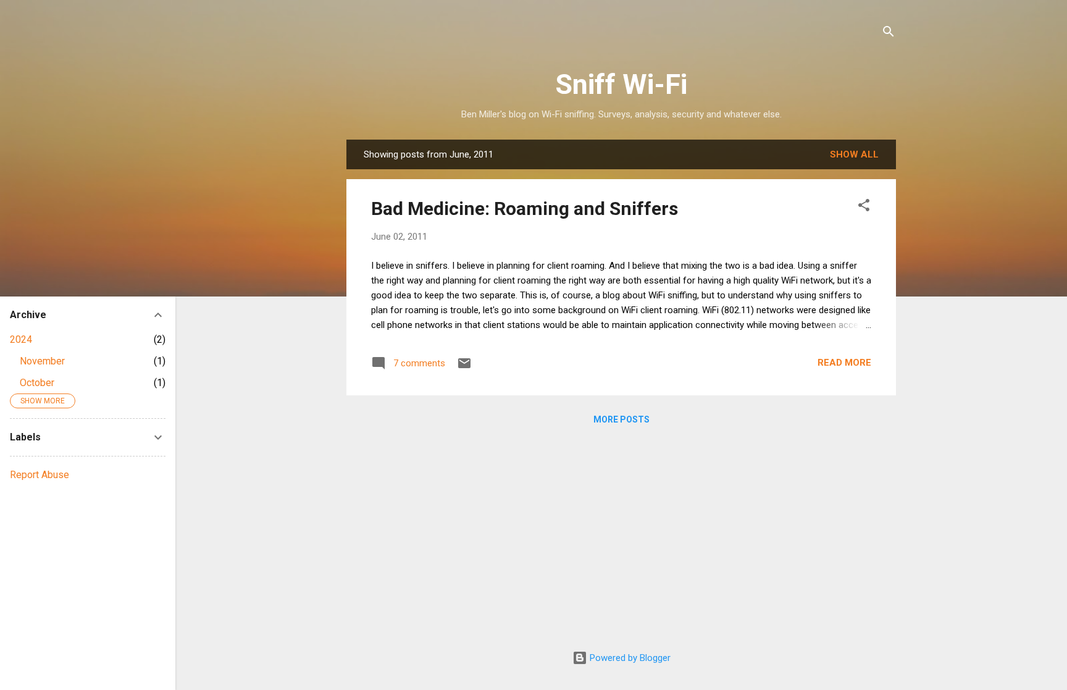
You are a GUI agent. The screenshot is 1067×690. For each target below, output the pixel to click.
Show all (854, 154)
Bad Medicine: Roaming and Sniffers (524, 208)
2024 (21, 339)
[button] (863, 207)
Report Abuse (39, 475)
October (37, 383)
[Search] (888, 34)
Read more (844, 362)
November (42, 361)
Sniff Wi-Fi (621, 84)
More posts (621, 419)
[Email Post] (464, 367)
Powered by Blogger (629, 657)
